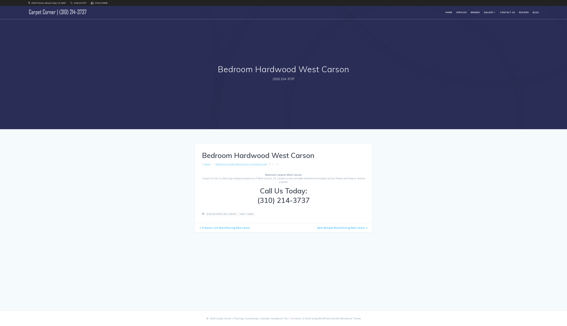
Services (461, 12)
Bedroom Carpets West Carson (233, 164)
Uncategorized (259, 164)
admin (207, 164)
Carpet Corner (246, 214)
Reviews (524, 12)
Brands (475, 12)
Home (448, 12)
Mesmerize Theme (350, 318)
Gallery (488, 12)
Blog (536, 12)
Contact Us (507, 12)
